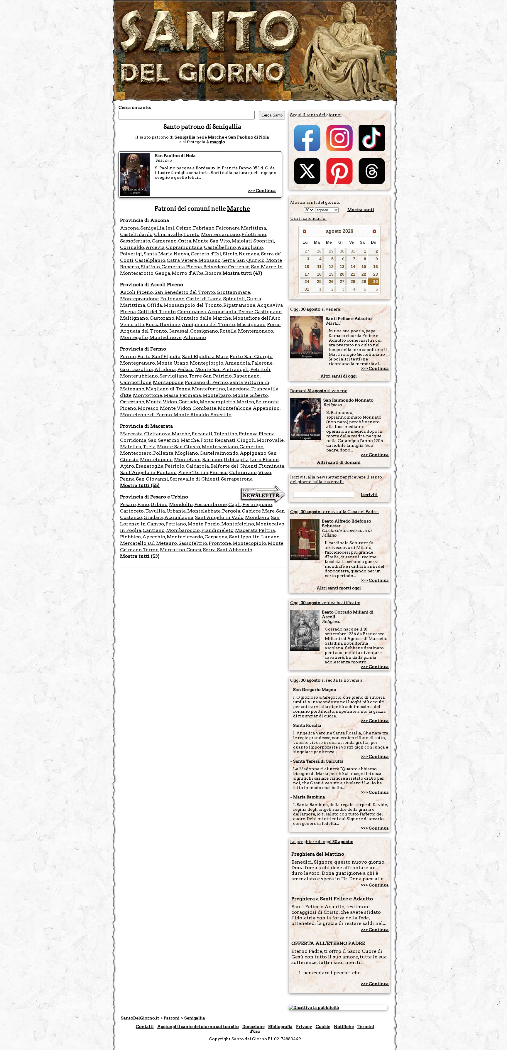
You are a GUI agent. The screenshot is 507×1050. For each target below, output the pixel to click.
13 (342, 266)
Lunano (270, 537)
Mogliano (186, 453)
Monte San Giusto (178, 446)
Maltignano (134, 318)
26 (331, 281)
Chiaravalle (168, 234)
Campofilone (135, 382)
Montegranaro (137, 363)
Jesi (170, 228)
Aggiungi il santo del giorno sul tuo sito (198, 1026)
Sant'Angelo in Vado (219, 517)
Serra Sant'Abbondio (227, 549)
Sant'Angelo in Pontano (148, 472)
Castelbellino (220, 247)
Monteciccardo (185, 537)
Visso (264, 472)
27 (307, 251)
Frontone (220, 543)
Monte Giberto (250, 395)
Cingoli (246, 440)
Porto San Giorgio (251, 356)
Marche (216, 137)
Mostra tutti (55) (140, 485)
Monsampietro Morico (227, 402)
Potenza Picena (257, 433)
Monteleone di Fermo (146, 414)
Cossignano (204, 331)
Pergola (231, 511)
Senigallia (152, 228)
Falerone (262, 363)
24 (307, 281)
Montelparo (216, 395)
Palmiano (194, 337)
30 (342, 251)
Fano (143, 504)
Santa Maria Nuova (166, 254)
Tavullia (155, 511)
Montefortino (208, 389)
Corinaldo (132, 247)
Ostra (184, 241)
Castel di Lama (204, 298)
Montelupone (156, 459)
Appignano (253, 453)
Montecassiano (220, 446)
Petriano (175, 524)
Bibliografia (280, 1026)
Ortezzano (132, 402)
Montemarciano (220, 234)
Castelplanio (150, 260)
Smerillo (220, 414)
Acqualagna (178, 517)
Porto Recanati (218, 440)
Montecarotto (136, 273)
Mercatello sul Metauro (148, 543)
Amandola (237, 363)
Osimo (184, 228)
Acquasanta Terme (230, 311)
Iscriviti (369, 494)
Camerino (251, 446)
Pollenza (163, 453)
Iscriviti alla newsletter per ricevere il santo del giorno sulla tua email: (336, 479)
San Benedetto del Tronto (184, 292)
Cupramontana (184, 247)
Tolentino (225, 433)
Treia (149, 446)
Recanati (202, 433)
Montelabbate (204, 511)
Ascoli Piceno (136, 292)
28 (319, 251)
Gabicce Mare (258, 511)
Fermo (128, 356)
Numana (249, 254)
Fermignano (257, 504)
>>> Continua (262, 190)
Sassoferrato (135, 241)
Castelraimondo (219, 453)
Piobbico (130, 537)
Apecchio (153, 537)
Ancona (129, 228)
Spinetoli (234, 298)
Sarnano (212, 459)
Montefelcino (237, 524)
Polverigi (131, 254)
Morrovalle (270, 440)
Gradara (153, 517)
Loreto (191, 234)
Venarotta (132, 324)
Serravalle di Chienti (194, 479)
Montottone (147, 395)
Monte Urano (172, 363)
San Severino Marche (173, 440)
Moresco (148, 408)
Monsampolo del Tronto (192, 305)
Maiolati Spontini (252, 241)
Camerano (164, 241)
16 (375, 266)
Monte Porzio (203, 524)
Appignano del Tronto (208, 324)
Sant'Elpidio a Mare (205, 356)
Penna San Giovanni (144, 479)
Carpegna (216, 537)
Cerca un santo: (135, 107)
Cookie (323, 1026)
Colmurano (243, 472)
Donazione (253, 1026)
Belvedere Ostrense (226, 266)
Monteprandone (139, 298)
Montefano (187, 459)
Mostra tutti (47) (242, 273)
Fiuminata (271, 466)
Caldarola (197, 466)
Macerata (131, 433)
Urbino (159, 504)
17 (307, 274)
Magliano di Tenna (168, 389)
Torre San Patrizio (210, 376)
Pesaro (128, 504)
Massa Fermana (182, 395)
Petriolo (174, 466)
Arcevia (155, 247)
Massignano (251, 324)
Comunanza (191, 311)
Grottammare (233, 292)
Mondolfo (181, 504)
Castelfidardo (136, 234)
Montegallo (134, 337)
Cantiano (154, 530)
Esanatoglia (149, 466)
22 (363, 274)
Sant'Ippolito (244, 537)
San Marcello (267, 266)
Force (273, 324)
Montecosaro (136, 453)
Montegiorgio (206, 363)
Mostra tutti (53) (140, 556)
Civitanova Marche (167, 433)
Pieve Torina (193, 472)
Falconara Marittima (241, 228)
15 (363, 266)
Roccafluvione (163, 324)
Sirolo (230, 254)
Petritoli (260, 369)
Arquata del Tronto (143, 331)
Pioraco (218, 472)
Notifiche (344, 1026)
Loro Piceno (264, 459)
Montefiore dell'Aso (256, 318)
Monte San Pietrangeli (222, 369)
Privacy (304, 1026)
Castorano (162, 318)
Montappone (168, 382)
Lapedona (238, 389)
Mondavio (257, 517)
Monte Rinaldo (191, 414)
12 (331, 266)
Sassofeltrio (192, 543)
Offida (154, 305)
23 (375, 274)
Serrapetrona (237, 479)
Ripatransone (239, 305)
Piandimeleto (217, 530)
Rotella (227, 331)
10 (307, 266)
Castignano (268, 311)
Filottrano (253, 234)
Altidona (165, 369)
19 (331, 274)
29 (331, 251)
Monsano (209, 260)
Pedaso (185, 369)
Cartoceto (132, 511)
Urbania (176, 511)
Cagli (234, 504)
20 (342, 274)
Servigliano (173, 376)
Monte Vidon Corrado (172, 402)
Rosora (213, 273)
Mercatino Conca (180, 549)
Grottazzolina (136, 369)
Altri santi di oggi (338, 376)
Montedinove (165, 337)
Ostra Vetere (182, 260)
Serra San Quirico (243, 260)
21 (353, 274)
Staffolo (150, 266)
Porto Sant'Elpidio (158, 356)
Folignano (172, 298)
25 (319, 281)
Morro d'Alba (188, 273)
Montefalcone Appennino (249, 408)
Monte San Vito (211, 241)
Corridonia (133, 440)
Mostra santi (360, 209)
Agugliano (250, 247)
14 (353, 266)
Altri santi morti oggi (339, 588)
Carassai (178, 331)
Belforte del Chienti (234, 466)
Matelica (130, 446)
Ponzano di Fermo (206, 382)
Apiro (127, 466)
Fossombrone (210, 504)
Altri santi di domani (339, 462)
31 (353, 251)
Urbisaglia (236, 459)
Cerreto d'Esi (206, 254)
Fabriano (203, 228)
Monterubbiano (139, 376)
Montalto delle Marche (203, 318)
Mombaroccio (183, 530)
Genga (162, 273)
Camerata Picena (181, 266)
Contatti (145, 1026)
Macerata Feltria (255, 530)
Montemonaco (255, 331)
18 (319, 274)
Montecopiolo (249, 543)
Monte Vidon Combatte (188, 408)
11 (319, 266)
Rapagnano (246, 376)
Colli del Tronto (156, 311)
